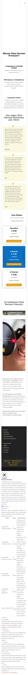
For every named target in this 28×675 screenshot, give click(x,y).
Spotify (5, 445)
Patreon (5, 429)
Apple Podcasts (7, 443)
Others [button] (3, 663)
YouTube (6, 452)
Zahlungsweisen (13, 464)
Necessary (6, 506)
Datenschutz (15, 462)
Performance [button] (4, 629)
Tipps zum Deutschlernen (10, 438)
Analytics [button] (3, 640)
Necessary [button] (4, 504)
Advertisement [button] (5, 651)
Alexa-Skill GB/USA (8, 436)
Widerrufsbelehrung (17, 460)
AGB (9, 462)
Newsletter (6, 432)
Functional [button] (3, 617)
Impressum (7, 460)
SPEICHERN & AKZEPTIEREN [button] (9, 672)
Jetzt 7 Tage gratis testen (14, 241)
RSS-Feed (6, 447)
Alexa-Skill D (7, 434)
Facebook (6, 450)
